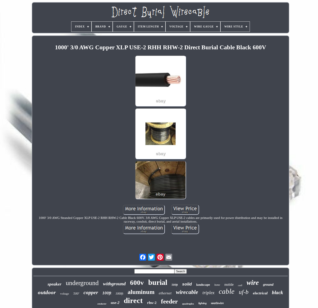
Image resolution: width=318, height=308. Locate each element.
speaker (54, 284)
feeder (169, 301)
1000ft (119, 293)
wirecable (187, 292)
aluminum (141, 292)
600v (137, 282)
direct (133, 300)
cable (226, 291)
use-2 (115, 302)
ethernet (165, 293)
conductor (101, 304)
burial (157, 282)
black (277, 292)
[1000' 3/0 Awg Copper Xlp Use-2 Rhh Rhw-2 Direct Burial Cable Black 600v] (160, 81)
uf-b (244, 292)
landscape (203, 284)
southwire (217, 303)
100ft (106, 293)
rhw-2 (152, 303)
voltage (64, 293)
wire (253, 282)
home (217, 284)
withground (114, 283)
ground (268, 284)
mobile (229, 284)
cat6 (240, 285)
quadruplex (188, 303)
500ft (175, 284)
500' (76, 293)
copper (91, 292)
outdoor (47, 292)
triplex (208, 292)
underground (82, 282)
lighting (202, 303)
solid (187, 284)
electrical (260, 293)
